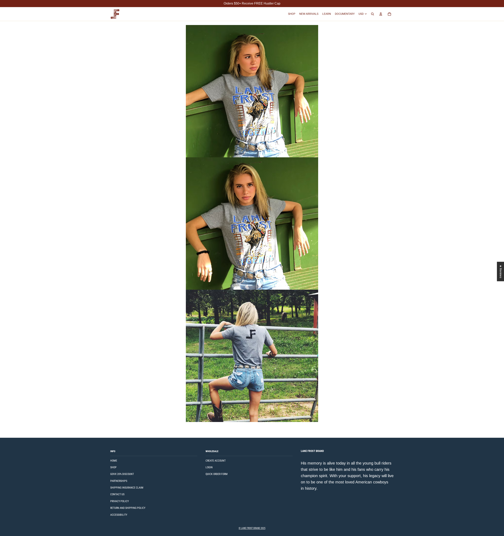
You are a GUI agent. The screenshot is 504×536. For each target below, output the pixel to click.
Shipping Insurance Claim (126, 487)
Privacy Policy (119, 501)
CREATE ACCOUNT (216, 460)
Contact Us (117, 494)
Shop (113, 467)
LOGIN (209, 467)
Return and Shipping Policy (127, 507)
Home (113, 460)
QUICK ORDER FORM (217, 474)
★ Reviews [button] (500, 271)
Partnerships (118, 480)
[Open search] (372, 14)
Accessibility (118, 514)
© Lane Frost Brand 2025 (252, 528)
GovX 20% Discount (122, 474)
